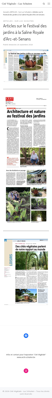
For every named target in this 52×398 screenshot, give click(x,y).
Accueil (5, 12)
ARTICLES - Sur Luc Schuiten (20, 12)
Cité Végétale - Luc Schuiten (22, 391)
